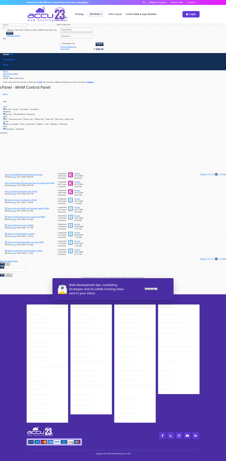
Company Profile (168, 360)
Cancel (8, 275)
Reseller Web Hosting (83, 371)
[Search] (4, 38)
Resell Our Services (85, 364)
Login (192, 14)
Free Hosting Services (130, 306)
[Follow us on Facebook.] (162, 435)
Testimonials (176, 2)
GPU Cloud (115, 14)
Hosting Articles (124, 403)
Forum (5, 71)
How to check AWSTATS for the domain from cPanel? (24, 174)
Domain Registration (126, 351)
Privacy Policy (167, 379)
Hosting (33, 306)
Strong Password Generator (174, 336)
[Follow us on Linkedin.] (195, 435)
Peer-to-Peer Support (10, 74)
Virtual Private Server (39, 347)
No (7, 264)
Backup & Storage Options (85, 399)
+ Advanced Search (13, 36)
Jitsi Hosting (35, 407)
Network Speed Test (170, 313)
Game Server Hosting (39, 384)
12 (221, 174)
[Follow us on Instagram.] (179, 435)
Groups (6, 65)
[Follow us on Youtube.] (187, 435)
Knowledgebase (9, 59)
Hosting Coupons (125, 417)
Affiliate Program (157, 2)
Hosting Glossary (125, 412)
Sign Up (99, 49)
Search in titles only (15, 30)
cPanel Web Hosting (39, 327)
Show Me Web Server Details (175, 332)
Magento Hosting (37, 375)
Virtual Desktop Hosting (128, 347)
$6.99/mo (83, 2)
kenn (14, 177)
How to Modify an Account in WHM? (21, 225)
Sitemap (164, 383)
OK (2, 267)
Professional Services (127, 379)
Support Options (80, 408)
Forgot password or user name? (68, 48)
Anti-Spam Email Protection (130, 370)
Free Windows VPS (125, 327)
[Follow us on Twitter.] (170, 435)
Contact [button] (191, 2)
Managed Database (39, 356)
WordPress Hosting (85, 306)
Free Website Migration (128, 332)
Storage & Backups (38, 360)
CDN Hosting (122, 360)
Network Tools (169, 306)
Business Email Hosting (128, 374)
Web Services (124, 340)
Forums (6, 54)
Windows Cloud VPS (39, 342)
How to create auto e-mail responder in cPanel (25, 251)
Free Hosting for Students (129, 323)
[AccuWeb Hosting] (38, 14)
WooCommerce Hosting (84, 318)
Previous (203, 174)
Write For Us (166, 388)
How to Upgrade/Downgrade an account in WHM (26, 242)
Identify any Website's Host (174, 318)
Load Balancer (79, 356)
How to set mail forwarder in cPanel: (21, 234)
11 (219, 174)
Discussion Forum (125, 398)
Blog (118, 394)
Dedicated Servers (84, 387)
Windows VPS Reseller (83, 380)
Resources (122, 387)
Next (224, 174)
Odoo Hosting (36, 389)
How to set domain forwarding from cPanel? (21, 191)
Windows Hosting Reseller (85, 375)
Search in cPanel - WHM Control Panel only (41, 30)
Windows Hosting (38, 323)
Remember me (69, 43)
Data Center (166, 370)
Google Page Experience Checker (177, 346)
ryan (14, 202)
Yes (2, 264)
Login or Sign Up (63, 24)
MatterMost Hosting (39, 417)
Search (9, 33)
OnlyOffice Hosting (38, 412)
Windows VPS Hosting (83, 347)
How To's (6, 76)
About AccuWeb (170, 353)
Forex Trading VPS (81, 351)
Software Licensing (82, 404)
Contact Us (165, 365)
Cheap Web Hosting (39, 318)
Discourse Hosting (38, 403)
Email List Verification (171, 341)
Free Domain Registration (129, 318)
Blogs (11, 54)
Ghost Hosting (36, 380)
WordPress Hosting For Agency (88, 327)
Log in (99, 44)
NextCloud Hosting (38, 398)
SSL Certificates (124, 356)
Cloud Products (38, 335)
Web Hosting (35, 313)
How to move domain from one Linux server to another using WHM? (30, 183)
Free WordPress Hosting (128, 313)
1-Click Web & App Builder (141, 14)
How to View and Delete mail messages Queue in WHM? (28, 208)
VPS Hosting (78, 342)
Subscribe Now (150, 289)
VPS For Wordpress (82, 323)
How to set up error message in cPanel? (22, 200)
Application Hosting (39, 351)
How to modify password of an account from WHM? (26, 217)
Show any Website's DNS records (177, 323)
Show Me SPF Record (170, 327)
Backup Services (124, 365)
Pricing (79, 14)
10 (216, 174)
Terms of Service (168, 374)
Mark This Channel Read (9, 261)
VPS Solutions (81, 335)
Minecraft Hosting (38, 394)
